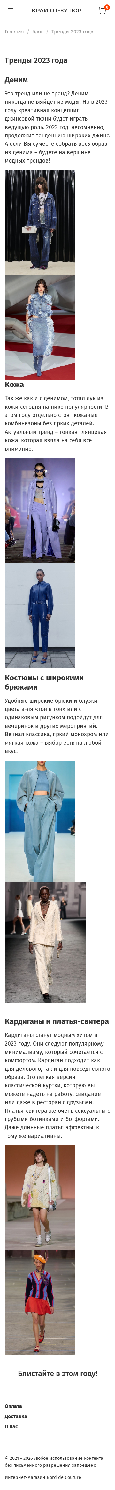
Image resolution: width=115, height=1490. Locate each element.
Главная (14, 32)
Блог (37, 32)
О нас (11, 1427)
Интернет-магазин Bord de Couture (43, 1477)
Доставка (16, 1416)
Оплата (13, 1406)
